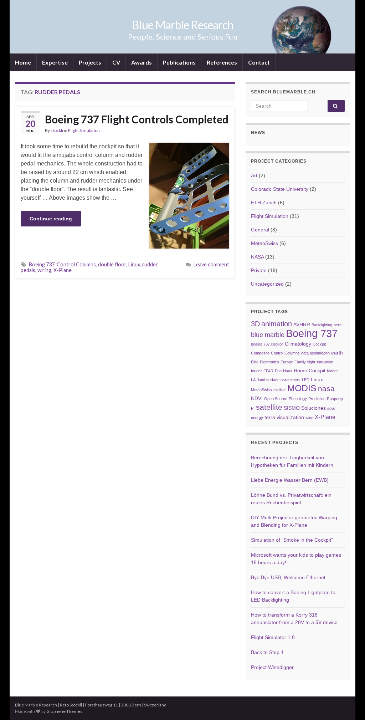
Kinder (332, 371)
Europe (287, 362)
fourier (256, 371)
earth (337, 353)
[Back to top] (349, 704)
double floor (112, 264)
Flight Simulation (84, 130)
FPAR (268, 371)
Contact (259, 62)
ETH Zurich (264, 202)
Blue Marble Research (182, 25)
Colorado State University (279, 189)
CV (116, 62)
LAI (254, 380)
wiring (44, 270)
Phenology (298, 399)
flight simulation (320, 362)
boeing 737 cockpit (267, 344)
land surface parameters (279, 380)
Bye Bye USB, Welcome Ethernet (288, 577)
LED (305, 380)
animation (276, 324)
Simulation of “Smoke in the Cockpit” (292, 540)
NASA (257, 257)
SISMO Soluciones (305, 408)
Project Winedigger (272, 667)
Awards (141, 62)
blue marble (267, 334)
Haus (287, 371)
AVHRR (301, 324)
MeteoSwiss (264, 243)
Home (23, 62)
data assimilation (315, 353)
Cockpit (319, 344)
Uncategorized (267, 284)
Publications (179, 62)
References (222, 62)
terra (269, 417)
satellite (269, 407)
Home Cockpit (309, 370)
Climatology (298, 344)
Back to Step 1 (267, 652)
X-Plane (62, 270)
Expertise (55, 62)
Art (254, 175)
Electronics (269, 362)
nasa (326, 388)
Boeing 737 (42, 264)
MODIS (302, 388)
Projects (90, 62)
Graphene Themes (64, 711)
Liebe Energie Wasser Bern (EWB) (290, 480)
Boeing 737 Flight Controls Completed (136, 119)
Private (259, 270)
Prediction (316, 399)
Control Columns (76, 264)
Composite (260, 353)
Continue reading (51, 218)
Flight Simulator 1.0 (273, 637)
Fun (278, 371)
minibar (279, 390)
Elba (254, 362)
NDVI (257, 398)
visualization (290, 417)
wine (309, 417)
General (260, 230)
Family (300, 362)
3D (255, 324)
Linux (134, 264)
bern (337, 325)
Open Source (275, 399)
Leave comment (211, 264)
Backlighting (322, 325)
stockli (57, 130)
